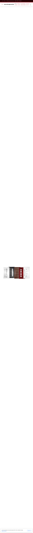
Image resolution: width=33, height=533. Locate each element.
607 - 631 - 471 (5, 1)
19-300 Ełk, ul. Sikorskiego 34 (2, 1)
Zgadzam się (29, 530)
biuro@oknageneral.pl (4, 1)
